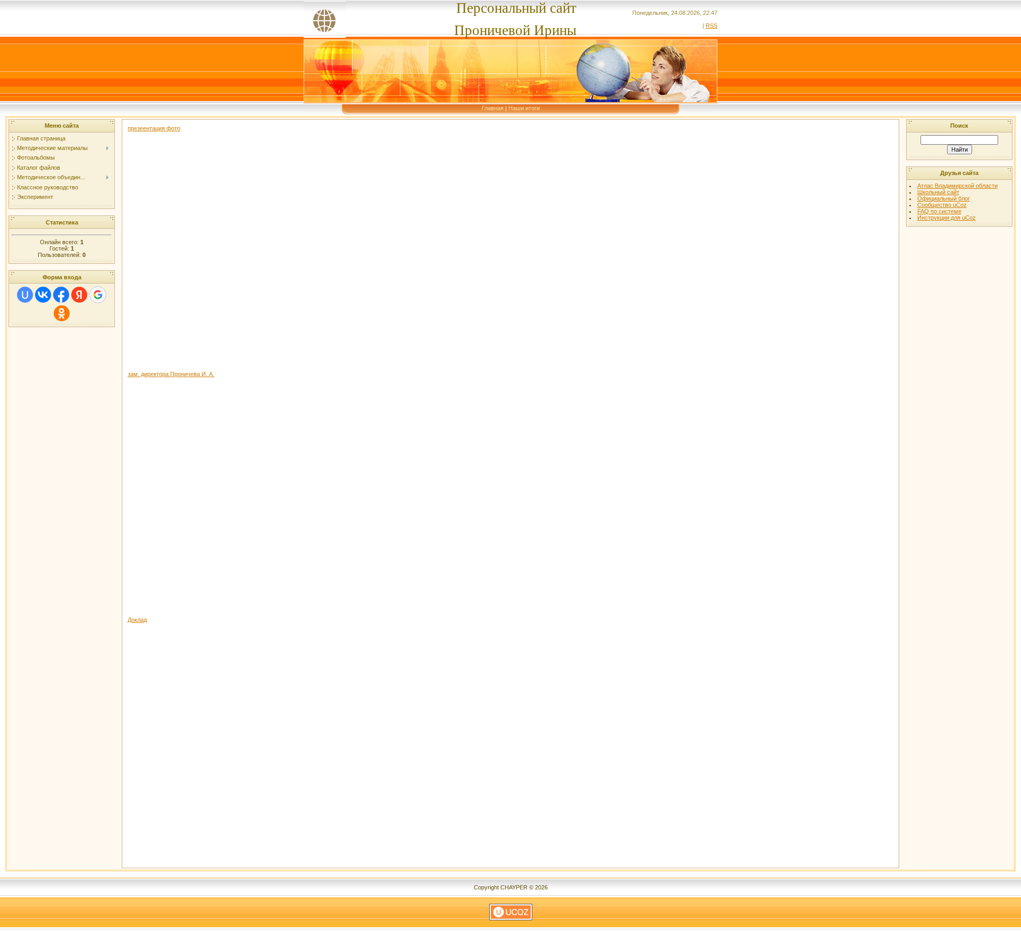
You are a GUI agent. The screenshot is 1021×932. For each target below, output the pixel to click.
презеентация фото (154, 128)
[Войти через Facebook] (61, 295)
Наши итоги (524, 108)
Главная (493, 108)
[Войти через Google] (97, 294)
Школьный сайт (938, 192)
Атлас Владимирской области (957, 185)
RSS (711, 25)
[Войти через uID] (25, 295)
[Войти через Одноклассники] (62, 313)
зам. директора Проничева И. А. (171, 374)
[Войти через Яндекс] (79, 295)
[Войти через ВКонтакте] (43, 295)
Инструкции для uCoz (946, 217)
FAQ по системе (939, 211)
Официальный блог (943, 198)
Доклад (137, 620)
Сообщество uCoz (942, 205)
